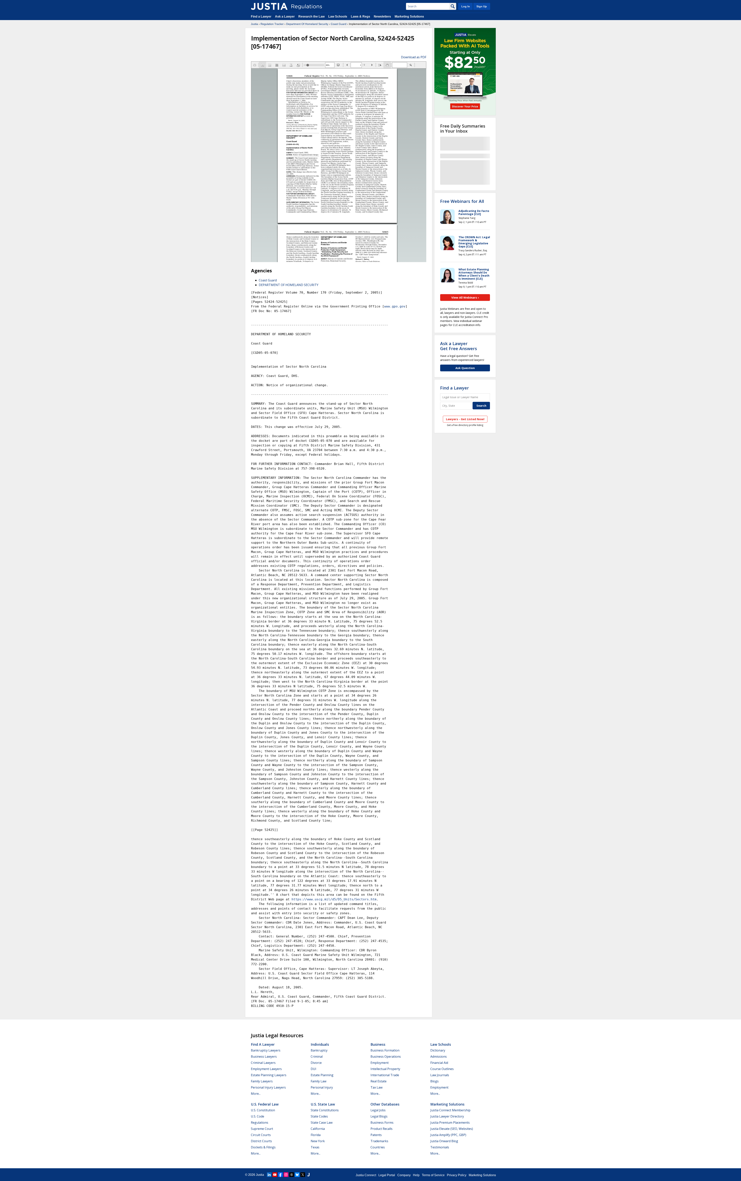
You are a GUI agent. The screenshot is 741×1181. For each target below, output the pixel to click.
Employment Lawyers (266, 1069)
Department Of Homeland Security (307, 23)
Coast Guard (338, 23)
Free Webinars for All (462, 201)
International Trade (384, 1075)
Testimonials (439, 1147)
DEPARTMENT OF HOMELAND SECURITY (288, 285)
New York (318, 1141)
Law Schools (337, 16)
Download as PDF (413, 57)
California (318, 1129)
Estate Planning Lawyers (268, 1075)
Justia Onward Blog (444, 1141)
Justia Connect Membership (450, 1110)
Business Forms (381, 1122)
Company (404, 1175)
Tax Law (376, 1087)
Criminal (317, 1056)
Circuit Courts (261, 1135)
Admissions (438, 1056)
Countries (377, 1147)
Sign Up (481, 6)
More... (256, 1093)
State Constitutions (325, 1110)
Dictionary (437, 1050)
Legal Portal (386, 1175)
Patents (376, 1135)
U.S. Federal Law (265, 1104)
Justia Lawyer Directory (447, 1116)
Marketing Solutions (409, 16)
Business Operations (385, 1056)
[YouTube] (274, 1174)
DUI (313, 1069)
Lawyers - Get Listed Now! (465, 419)
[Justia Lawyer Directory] (308, 1174)
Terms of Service (433, 1175)
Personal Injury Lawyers (268, 1087)
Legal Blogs (378, 1116)
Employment (379, 1063)
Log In (465, 6)
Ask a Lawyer (285, 16)
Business (377, 1044)
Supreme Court (262, 1129)
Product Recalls (381, 1129)
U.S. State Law (323, 1104)
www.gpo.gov (394, 306)
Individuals (320, 1044)
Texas (315, 1147)
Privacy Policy (456, 1175)
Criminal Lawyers (263, 1063)
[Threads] (291, 1174)
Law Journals (439, 1075)
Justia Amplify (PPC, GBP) (448, 1135)
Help (416, 1175)
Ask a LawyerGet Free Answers (458, 345)
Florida (316, 1135)
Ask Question (465, 368)
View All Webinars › (465, 297)
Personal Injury (322, 1087)
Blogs (434, 1081)
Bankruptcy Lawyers (265, 1050)
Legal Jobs (378, 1110)
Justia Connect (366, 1175)
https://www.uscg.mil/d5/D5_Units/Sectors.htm (334, 899)
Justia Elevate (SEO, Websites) (451, 1129)
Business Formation (384, 1050)
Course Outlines (442, 1069)
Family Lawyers (262, 1081)
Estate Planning (322, 1075)
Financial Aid (439, 1063)
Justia (254, 23)
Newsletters (382, 16)
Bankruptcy (319, 1050)
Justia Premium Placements (450, 1122)
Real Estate (378, 1081)
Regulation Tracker (272, 23)
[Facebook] (280, 1174)
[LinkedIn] (269, 1174)
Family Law (318, 1081)
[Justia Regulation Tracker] (269, 6)
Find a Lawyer (261, 16)
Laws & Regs (360, 16)
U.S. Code (257, 1116)
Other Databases (384, 1104)
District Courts (261, 1141)
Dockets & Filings (263, 1147)
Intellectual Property (385, 1069)
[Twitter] (302, 1174)
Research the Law (311, 16)
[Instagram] (286, 1174)
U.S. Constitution (263, 1110)
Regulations (259, 1122)
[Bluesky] (297, 1174)
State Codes (319, 1116)
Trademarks (379, 1141)
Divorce (316, 1063)
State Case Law (321, 1122)
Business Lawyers (264, 1056)
